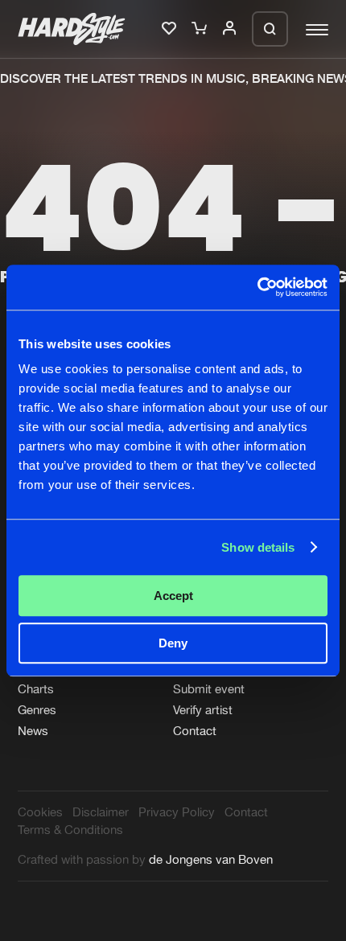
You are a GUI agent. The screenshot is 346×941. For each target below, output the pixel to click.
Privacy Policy (176, 812)
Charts (36, 689)
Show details (258, 547)
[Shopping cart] (201, 29)
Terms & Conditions (70, 829)
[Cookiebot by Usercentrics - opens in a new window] (257, 287)
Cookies (40, 812)
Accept (173, 595)
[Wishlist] (171, 29)
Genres (37, 710)
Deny (173, 643)
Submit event (209, 689)
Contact (194, 731)
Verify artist (203, 710)
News (33, 731)
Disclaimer (100, 812)
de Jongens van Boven (211, 859)
